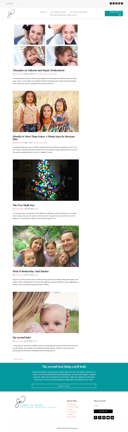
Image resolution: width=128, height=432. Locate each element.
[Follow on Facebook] (111, 3)
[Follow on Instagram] (116, 3)
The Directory (71, 412)
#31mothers (39, 74)
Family (50, 74)
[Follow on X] (114, 3)
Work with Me (71, 417)
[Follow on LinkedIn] (122, 3)
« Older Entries (17, 359)
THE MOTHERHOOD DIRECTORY (63, 15)
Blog (45, 74)
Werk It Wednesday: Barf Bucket (31, 271)
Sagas (55, 74)
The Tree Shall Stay (24, 205)
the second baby (22, 337)
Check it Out (64, 386)
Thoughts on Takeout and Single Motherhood (38, 70)
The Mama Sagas (72, 407)
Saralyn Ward (19, 74)
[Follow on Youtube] (119, 3)
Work (45, 143)
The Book (70, 414)
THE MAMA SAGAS (58, 12)
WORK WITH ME (115, 13)
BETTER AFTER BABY (78, 12)
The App (69, 409)
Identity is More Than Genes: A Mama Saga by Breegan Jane (43, 138)
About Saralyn (71, 404)
